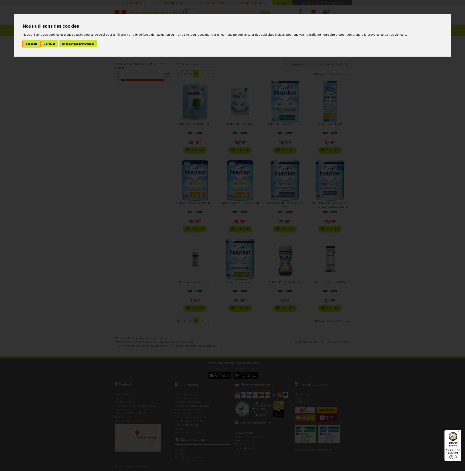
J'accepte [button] (31, 43)
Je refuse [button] (49, 43)
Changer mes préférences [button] (78, 43)
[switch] (453, 457)
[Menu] (459, 432)
